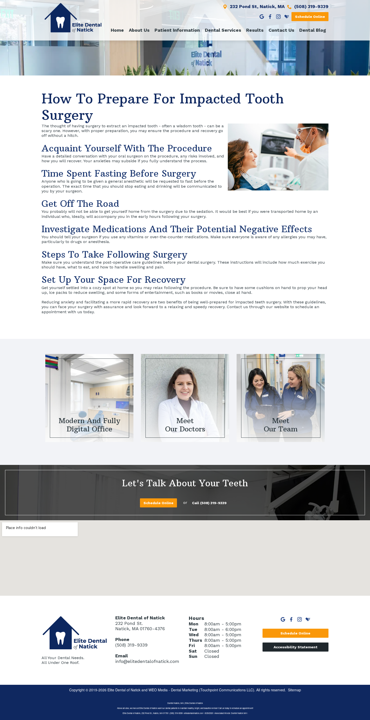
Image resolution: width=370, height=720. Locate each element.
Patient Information (177, 30)
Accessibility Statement (295, 647)
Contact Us (281, 30)
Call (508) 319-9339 (209, 503)
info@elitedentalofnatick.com (147, 661)
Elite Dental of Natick (123, 689)
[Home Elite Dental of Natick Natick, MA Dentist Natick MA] (73, 17)
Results (255, 30)
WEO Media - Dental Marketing (173, 689)
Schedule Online (310, 17)
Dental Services (223, 30)
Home (117, 30)
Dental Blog (312, 30)
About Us (139, 30)
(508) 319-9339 (131, 645)
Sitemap (294, 689)
